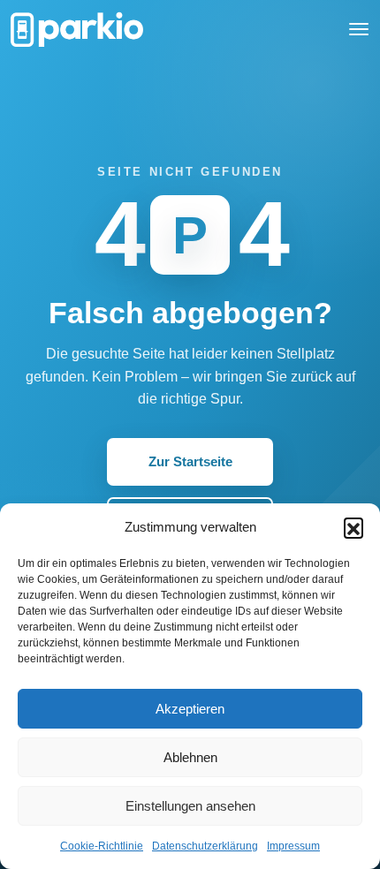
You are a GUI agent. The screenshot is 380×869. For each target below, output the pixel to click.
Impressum (293, 846)
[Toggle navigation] (358, 29)
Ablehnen (190, 757)
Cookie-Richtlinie (101, 846)
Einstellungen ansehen (190, 805)
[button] (353, 527)
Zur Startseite (190, 461)
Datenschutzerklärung (205, 846)
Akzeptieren (190, 708)
